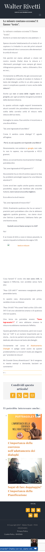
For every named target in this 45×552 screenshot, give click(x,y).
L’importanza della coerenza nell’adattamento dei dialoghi (22, 427)
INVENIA (19, 534)
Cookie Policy (9, 534)
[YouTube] (38, 510)
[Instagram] (36, 515)
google (30, 148)
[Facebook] (28, 510)
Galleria (28, 427)
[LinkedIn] (30, 515)
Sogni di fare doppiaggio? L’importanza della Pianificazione (22, 471)
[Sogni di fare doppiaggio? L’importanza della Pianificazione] (25, 471)
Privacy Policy (22, 531)
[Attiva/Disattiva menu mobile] (40, 15)
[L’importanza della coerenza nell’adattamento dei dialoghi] (25, 427)
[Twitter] (33, 510)
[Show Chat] (35, 548)
